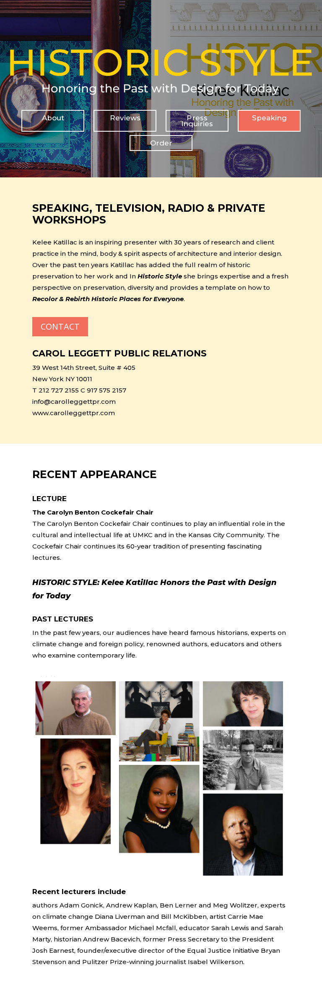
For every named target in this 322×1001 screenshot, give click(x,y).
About (53, 118)
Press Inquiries (197, 121)
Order (161, 143)
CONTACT (60, 326)
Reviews (125, 118)
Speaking (269, 118)
